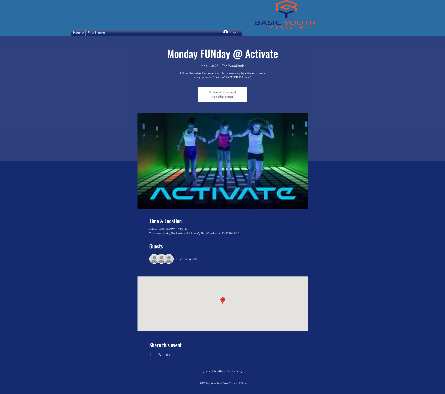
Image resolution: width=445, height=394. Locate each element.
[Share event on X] (159, 354)
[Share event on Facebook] (151, 354)
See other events (222, 96)
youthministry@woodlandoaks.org (222, 371)
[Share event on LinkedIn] (168, 354)
